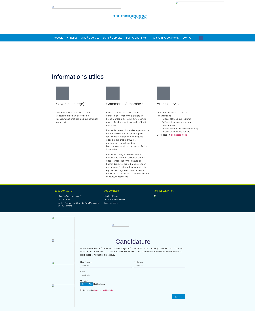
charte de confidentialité (103, 290)
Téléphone (138, 262)
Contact (188, 37)
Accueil (58, 37)
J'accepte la (98, 290)
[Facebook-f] (201, 38)
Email (82, 271)
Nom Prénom (86, 262)
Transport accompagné (164, 37)
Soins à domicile (112, 37)
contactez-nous (179, 134)
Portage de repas (136, 37)
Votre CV (84, 281)
